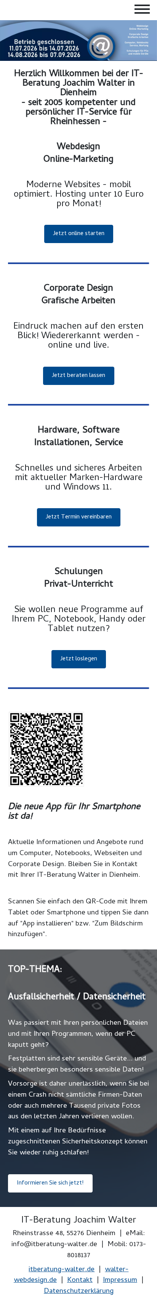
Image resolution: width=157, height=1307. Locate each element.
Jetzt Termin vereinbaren (79, 517)
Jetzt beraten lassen (78, 376)
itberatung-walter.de (62, 1270)
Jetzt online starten (78, 234)
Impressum (120, 1281)
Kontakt (80, 1281)
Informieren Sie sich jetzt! (50, 1184)
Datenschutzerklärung (79, 1292)
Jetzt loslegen (78, 659)
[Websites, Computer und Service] (78, 40)
